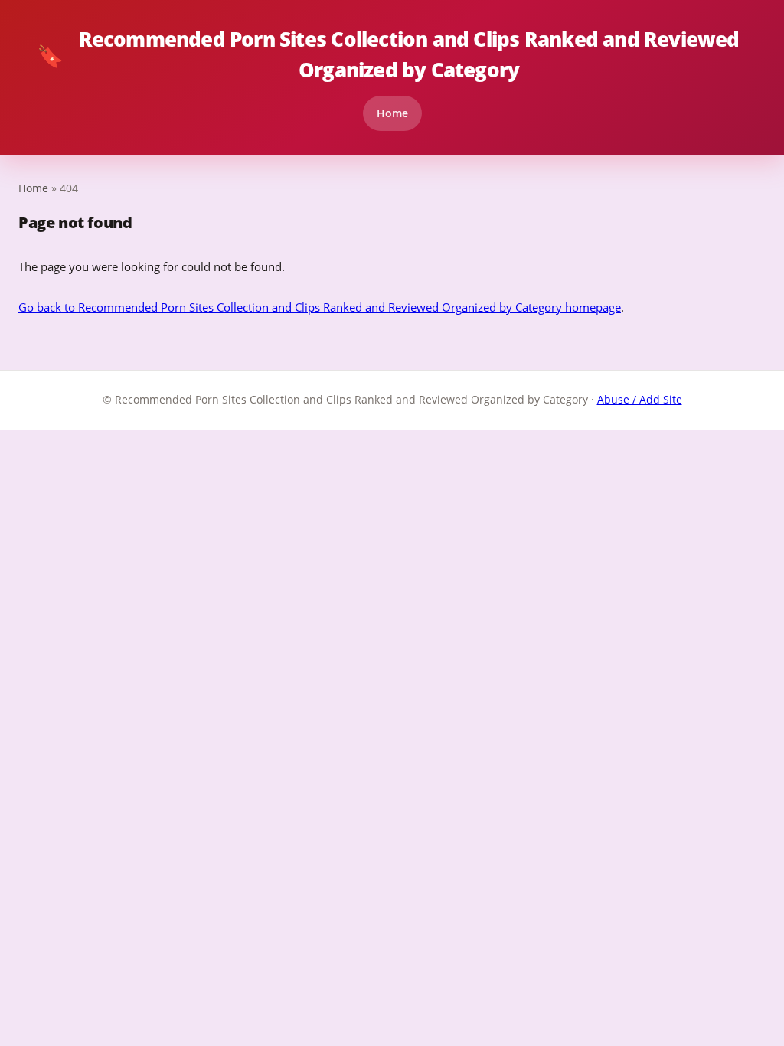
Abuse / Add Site (639, 399)
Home (392, 113)
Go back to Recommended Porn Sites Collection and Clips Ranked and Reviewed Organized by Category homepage (319, 307)
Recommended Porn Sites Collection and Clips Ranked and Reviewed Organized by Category (388, 54)
